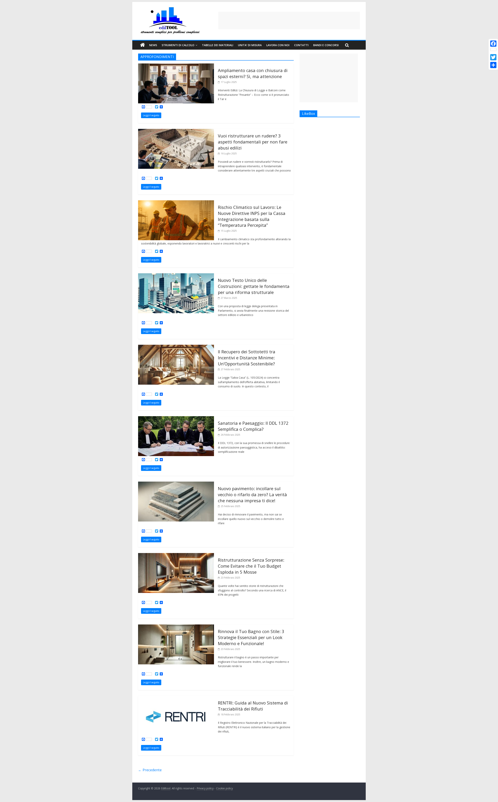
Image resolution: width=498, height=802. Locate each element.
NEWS (153, 45)
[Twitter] (493, 57)
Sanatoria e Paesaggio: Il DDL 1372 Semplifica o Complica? (253, 426)
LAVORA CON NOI (277, 45)
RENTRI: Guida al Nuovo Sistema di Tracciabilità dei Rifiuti (253, 706)
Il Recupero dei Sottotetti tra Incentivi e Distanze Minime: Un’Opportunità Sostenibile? (246, 358)
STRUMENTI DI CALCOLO (178, 45)
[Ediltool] (170, 8)
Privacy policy (205, 788)
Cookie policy (224, 788)
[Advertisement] (289, 20)
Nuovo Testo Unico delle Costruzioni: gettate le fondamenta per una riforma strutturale (253, 286)
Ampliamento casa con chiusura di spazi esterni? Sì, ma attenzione (253, 73)
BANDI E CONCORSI (326, 45)
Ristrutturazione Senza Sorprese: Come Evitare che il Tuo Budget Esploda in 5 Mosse (251, 566)
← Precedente (150, 770)
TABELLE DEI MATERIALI (217, 45)
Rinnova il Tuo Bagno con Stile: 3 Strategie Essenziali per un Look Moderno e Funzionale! (251, 637)
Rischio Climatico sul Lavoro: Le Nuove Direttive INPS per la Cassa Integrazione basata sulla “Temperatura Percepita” (251, 216)
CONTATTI (301, 45)
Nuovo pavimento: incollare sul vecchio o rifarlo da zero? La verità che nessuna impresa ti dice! (252, 494)
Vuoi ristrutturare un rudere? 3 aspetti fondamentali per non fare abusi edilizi (252, 142)
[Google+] (493, 52)
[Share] (493, 65)
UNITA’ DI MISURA (250, 45)
